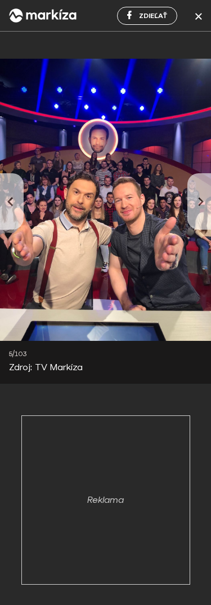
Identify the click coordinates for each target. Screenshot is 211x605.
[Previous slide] (12, 201)
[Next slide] (199, 201)
